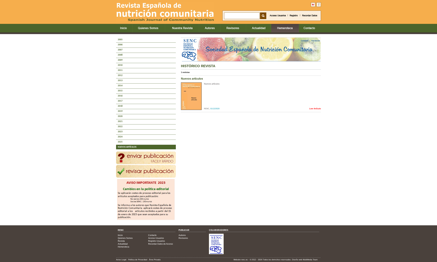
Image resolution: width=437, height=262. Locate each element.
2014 (120, 86)
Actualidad (123, 244)
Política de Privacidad (137, 260)
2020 (120, 116)
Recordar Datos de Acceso (160, 244)
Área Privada (154, 260)
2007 (120, 50)
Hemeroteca (123, 247)
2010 (120, 65)
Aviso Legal (121, 260)
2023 (120, 132)
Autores (182, 235)
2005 (120, 40)
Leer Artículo (315, 109)
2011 (120, 70)
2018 (120, 106)
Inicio (120, 235)
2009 (120, 60)
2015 (120, 91)
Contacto (152, 235)
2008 (120, 55)
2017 (120, 101)
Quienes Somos (125, 238)
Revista (121, 241)
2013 (120, 80)
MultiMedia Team (310, 260)
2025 (120, 142)
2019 (120, 111)
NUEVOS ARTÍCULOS (127, 147)
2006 (120, 45)
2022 (120, 126)
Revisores (183, 238)
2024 (120, 137)
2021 (120, 121)
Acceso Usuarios (156, 238)
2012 (120, 75)
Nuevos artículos (212, 84)
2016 (120, 96)
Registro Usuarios (156, 241)
